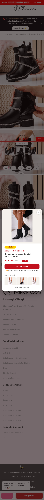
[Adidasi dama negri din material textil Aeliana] (22, 281)
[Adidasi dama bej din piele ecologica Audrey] (10, 281)
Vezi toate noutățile (22, 287)
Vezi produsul (22, 266)
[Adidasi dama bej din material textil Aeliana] (33, 281)
